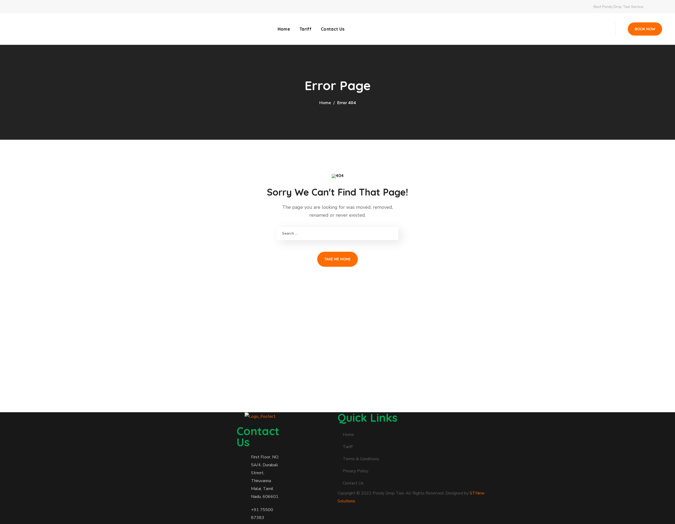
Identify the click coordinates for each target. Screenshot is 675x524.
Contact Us (353, 483)
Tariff (348, 447)
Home (325, 103)
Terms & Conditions (361, 459)
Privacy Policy (355, 471)
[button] (645, 29)
